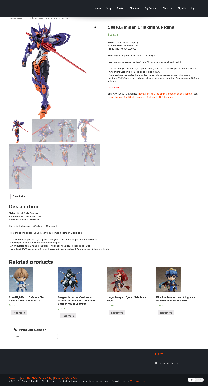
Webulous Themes (138, 381)
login (193, 8)
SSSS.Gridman (165, 97)
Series (19, 18)
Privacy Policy (45, 378)
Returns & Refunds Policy (66, 378)
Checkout (135, 8)
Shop (109, 8)
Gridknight (151, 97)
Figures (149, 94)
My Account (151, 8)
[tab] (19, 196)
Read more (19, 312)
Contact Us (14, 378)
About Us (167, 8)
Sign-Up (182, 8)
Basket (120, 8)
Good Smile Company (165, 94)
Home (98, 8)
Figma (141, 94)
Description (19, 196)
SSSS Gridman (30, 18)
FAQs (34, 378)
